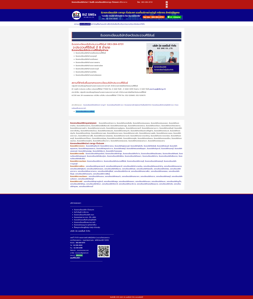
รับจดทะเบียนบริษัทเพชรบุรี (154, 161)
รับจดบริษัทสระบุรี (163, 146)
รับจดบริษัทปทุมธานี (153, 148)
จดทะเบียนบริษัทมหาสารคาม (87, 171)
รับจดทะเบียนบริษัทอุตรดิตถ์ (95, 153)
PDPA (143, 24)
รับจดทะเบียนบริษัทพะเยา (133, 156)
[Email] (173, 4)
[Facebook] (173, 2)
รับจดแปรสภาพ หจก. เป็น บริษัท (85, 217)
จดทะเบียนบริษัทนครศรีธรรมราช (147, 184)
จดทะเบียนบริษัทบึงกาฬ (122, 171)
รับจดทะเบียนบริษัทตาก (95, 161)
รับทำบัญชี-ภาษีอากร (81, 212)
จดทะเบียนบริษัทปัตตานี (110, 184)
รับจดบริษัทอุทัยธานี (92, 146)
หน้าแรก (77, 24)
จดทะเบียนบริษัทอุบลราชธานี (95, 166)
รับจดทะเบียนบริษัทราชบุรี (135, 161)
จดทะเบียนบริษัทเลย (128, 169)
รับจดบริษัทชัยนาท (99, 151)
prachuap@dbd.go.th (158, 89)
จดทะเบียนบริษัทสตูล (111, 181)
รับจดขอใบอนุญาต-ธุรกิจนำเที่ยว (85, 225)
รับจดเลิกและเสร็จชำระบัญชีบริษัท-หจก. (163, 105)
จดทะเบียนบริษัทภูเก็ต (174, 181)
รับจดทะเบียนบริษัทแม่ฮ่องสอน (151, 153)
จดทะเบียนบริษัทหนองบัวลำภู (153, 166)
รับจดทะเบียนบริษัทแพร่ (170, 153)
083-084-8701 (146, 2)
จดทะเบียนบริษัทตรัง (166, 184)
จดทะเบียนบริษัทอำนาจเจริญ (132, 166)
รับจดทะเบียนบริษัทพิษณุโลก (96, 156)
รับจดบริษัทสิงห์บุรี (150, 146)
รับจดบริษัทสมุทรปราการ (104, 148)
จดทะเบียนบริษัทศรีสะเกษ (112, 169)
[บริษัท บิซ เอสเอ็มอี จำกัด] (84, 15)
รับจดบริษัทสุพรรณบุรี (122, 146)
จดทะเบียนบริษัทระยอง (96, 176)
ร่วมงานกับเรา (129, 24)
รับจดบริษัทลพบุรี (120, 148)
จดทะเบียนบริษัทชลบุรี (163, 176)
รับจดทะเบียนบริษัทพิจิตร (115, 156)
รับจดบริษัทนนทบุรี (167, 148)
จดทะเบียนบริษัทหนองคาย (173, 166)
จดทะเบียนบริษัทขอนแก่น (83, 174)
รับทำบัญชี (94, 24)
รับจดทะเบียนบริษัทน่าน (150, 156)
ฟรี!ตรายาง (99, 2)
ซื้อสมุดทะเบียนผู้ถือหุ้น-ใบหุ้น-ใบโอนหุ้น (87, 227)
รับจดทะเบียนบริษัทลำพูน (113, 153)
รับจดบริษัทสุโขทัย (136, 146)
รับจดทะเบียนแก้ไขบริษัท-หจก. (115, 105)
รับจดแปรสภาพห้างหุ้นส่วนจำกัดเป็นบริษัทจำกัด (138, 105)
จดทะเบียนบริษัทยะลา (158, 181)
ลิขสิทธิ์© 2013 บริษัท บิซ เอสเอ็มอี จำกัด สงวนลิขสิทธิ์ (126, 297)
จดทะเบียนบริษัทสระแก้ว (113, 176)
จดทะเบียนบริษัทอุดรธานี (114, 166)
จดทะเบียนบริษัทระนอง (142, 181)
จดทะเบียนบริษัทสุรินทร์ (78, 169)
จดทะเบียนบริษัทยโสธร (161, 169)
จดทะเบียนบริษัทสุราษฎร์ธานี (93, 181)
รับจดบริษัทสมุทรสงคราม (86, 148)
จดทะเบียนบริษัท (85, 24)
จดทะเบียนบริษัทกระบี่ (86, 186)
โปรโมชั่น (114, 24)
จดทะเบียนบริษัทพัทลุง (77, 184)
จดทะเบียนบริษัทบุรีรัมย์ (105, 171)
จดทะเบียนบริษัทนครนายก (130, 176)
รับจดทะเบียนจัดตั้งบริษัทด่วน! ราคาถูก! (94, 105)
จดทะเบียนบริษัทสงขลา (126, 181)
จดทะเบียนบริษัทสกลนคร (95, 169)
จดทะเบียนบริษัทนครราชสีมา (140, 171)
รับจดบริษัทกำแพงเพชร (114, 151)
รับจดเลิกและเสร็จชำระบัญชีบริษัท (85, 220)
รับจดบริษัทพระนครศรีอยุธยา (136, 148)
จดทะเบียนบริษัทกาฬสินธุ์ (101, 174)
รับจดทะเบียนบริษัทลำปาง (131, 153)
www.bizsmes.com (83, 250)
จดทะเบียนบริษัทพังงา (93, 184)
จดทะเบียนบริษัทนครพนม (159, 171)
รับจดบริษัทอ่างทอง (107, 146)
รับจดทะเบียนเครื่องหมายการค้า (84, 222)
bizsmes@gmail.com (81, 253)
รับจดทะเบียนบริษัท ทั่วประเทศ (84, 210)
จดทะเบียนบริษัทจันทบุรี (86, 179)
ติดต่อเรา (137, 24)
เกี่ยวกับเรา (121, 24)
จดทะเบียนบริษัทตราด (147, 176)
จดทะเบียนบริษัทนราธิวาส (127, 184)
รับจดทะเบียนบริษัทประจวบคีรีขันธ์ (85, 111)
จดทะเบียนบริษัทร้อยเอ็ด (144, 169)
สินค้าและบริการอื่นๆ (104, 24)
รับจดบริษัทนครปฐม (85, 151)
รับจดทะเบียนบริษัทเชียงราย (168, 156)
